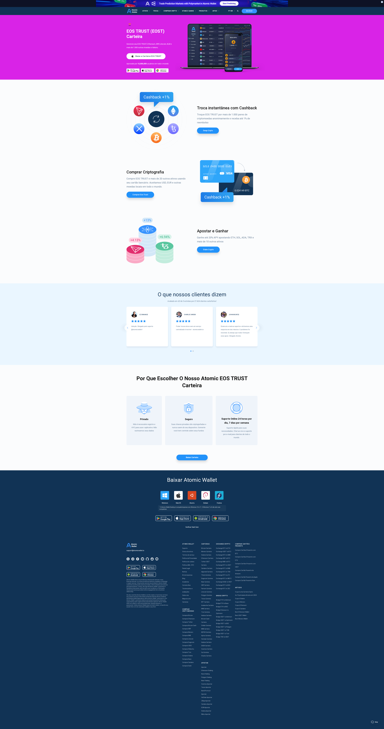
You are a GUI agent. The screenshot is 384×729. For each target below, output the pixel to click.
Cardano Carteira (206, 568)
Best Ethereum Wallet (242, 612)
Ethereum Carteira (207, 558)
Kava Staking (205, 674)
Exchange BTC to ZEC (223, 588)
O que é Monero (240, 602)
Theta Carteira (206, 575)
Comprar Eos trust (140, 195)
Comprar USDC (187, 645)
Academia (185, 582)
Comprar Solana (187, 655)
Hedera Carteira (206, 615)
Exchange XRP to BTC (223, 558)
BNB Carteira (205, 608)
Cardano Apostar (206, 704)
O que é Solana (240, 598)
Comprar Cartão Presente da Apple (246, 577)
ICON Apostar (205, 707)
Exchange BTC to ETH (223, 548)
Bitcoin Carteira (206, 548)
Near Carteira (205, 582)
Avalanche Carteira (207, 605)
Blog (183, 578)
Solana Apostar (206, 711)
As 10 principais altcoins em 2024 (246, 595)
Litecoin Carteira (206, 592)
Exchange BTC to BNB (223, 568)
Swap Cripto (208, 130)
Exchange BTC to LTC (223, 575)
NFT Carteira (205, 602)
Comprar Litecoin (187, 639)
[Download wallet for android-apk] (201, 518)
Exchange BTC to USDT (223, 565)
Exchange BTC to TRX (223, 572)
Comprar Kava (186, 659)
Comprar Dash (187, 666)
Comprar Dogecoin (188, 642)
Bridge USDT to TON (222, 630)
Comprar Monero (187, 632)
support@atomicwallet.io (135, 550)
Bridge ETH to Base (222, 603)
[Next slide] (257, 328)
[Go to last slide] (127, 328)
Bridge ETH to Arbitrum (223, 600)
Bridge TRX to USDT (222, 637)
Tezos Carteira (206, 598)
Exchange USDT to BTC (223, 551)
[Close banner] (382, 2)
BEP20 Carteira (206, 632)
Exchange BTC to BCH (223, 585)
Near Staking (205, 680)
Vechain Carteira (206, 639)
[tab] (190, 351)
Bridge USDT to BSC (222, 623)
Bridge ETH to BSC (222, 606)
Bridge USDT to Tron (222, 633)
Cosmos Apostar (206, 684)
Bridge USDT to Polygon (223, 627)
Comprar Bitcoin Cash (189, 625)
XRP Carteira (205, 585)
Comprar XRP (186, 629)
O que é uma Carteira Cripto (244, 592)
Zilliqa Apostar (205, 701)
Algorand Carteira (206, 572)
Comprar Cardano (188, 662)
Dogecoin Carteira (207, 578)
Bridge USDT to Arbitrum (224, 617)
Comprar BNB (186, 635)
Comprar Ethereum (188, 619)
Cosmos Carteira (206, 649)
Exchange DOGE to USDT (224, 582)
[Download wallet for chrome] (162, 70)
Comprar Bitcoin (187, 615)
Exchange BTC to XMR (223, 555)
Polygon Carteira (206, 595)
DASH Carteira (205, 645)
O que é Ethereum (241, 605)
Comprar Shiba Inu (188, 649)
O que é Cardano (240, 608)
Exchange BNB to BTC (223, 561)
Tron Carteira (205, 612)
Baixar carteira (192, 457)
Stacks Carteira (206, 656)
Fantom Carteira (206, 588)
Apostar (203, 667)
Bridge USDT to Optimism (224, 620)
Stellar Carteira (206, 625)
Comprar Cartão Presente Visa (245, 580)
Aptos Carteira (206, 635)
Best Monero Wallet (241, 619)
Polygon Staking (206, 677)
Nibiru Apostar (205, 714)
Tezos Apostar (206, 687)
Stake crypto (208, 249)
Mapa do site (186, 598)
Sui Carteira (205, 652)
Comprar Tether (187, 622)
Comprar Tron (186, 652)
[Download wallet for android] (133, 70)
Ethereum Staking (207, 670)
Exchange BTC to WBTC (224, 578)
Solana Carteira (206, 555)
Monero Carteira (206, 551)
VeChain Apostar (206, 697)
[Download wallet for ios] (147, 70)
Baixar (249, 11)
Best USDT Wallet (240, 615)
